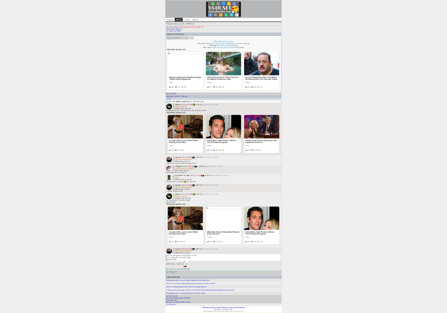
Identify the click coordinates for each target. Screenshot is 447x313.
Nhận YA (195, 20)
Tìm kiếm (168, 98)
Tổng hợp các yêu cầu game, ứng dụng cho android (224, 43)
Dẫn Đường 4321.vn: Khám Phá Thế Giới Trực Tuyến (185, 293)
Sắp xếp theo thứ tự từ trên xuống (178, 302)
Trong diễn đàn (171, 300)
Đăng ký (179, 29)
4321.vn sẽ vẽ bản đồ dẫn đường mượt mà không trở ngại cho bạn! (190, 283)
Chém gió (184, 96)
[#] (191, 104)
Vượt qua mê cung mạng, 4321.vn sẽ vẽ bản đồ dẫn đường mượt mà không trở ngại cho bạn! (200, 290)
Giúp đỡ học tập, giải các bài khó (223, 47)
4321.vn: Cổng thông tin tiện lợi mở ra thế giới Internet (186, 287)
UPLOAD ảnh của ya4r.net (223, 41)
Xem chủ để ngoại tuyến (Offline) (178, 298)
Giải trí (176, 96)
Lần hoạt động (171, 93)
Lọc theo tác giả (171, 296)
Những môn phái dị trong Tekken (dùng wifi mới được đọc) (188, 280)
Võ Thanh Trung (227, 309)
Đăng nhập (170, 29)
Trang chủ (170, 20)
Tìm (191, 38)
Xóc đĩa (187, 20)
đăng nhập (176, 269)
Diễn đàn (169, 96)
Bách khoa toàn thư (224, 45)
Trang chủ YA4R (175, 31)
